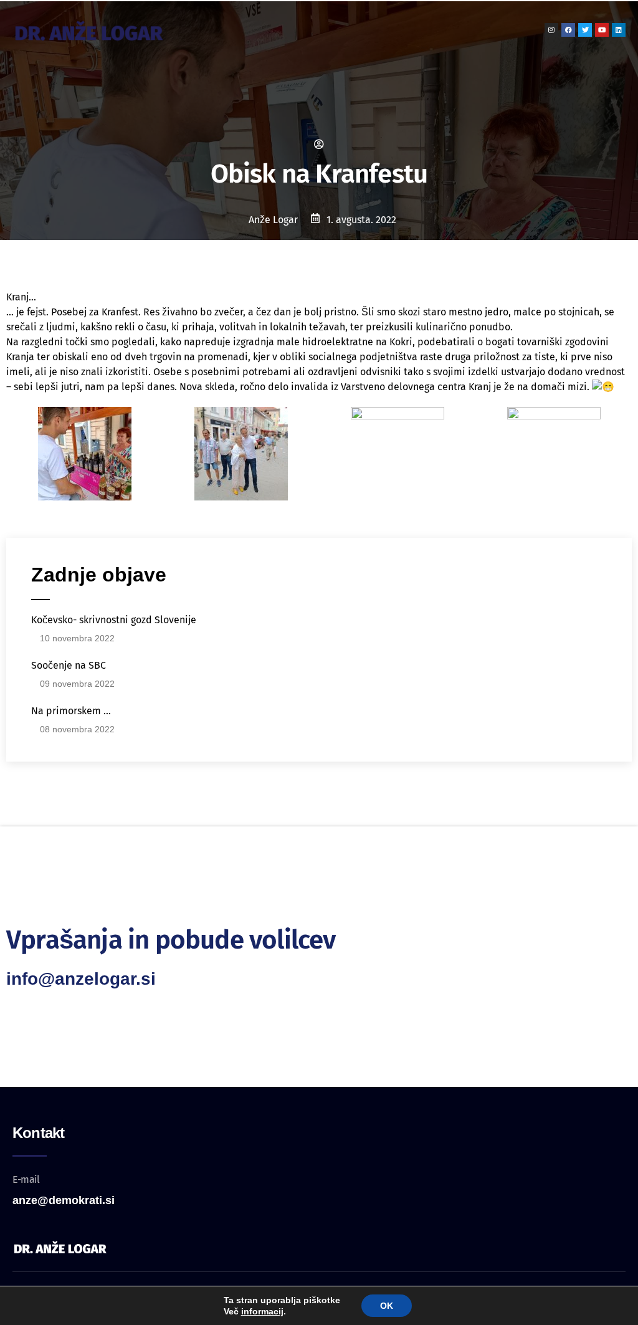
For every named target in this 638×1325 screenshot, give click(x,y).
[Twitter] (585, 30)
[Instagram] (551, 30)
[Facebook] (568, 30)
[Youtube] (602, 30)
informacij (262, 1311)
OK (386, 1306)
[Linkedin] (619, 30)
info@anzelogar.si (81, 978)
